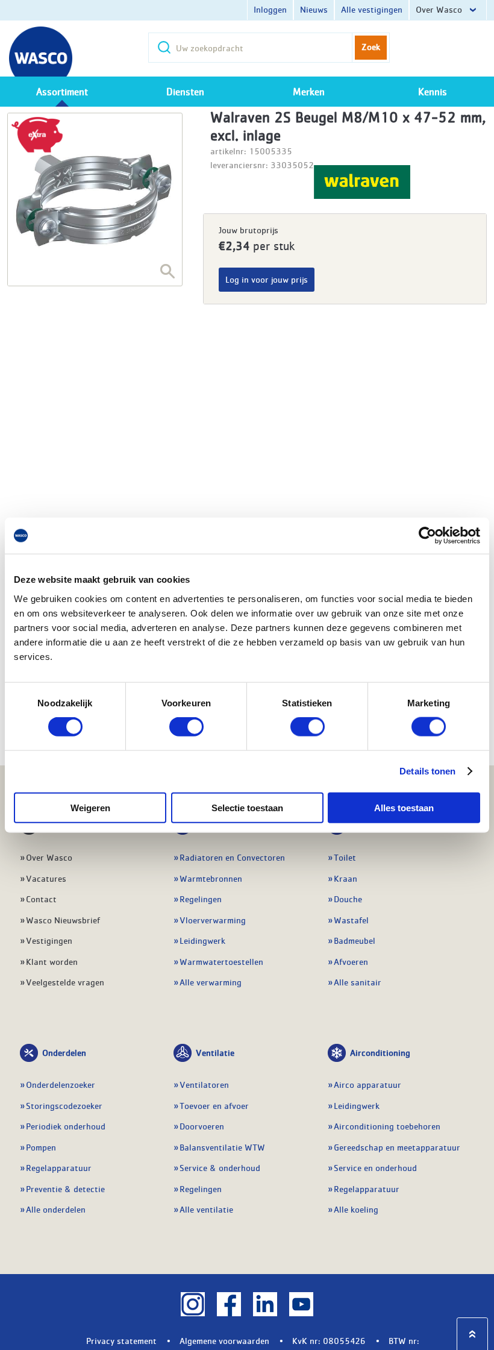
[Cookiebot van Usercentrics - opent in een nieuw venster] (427, 536)
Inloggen (270, 9)
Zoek (370, 46)
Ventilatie (215, 1052)
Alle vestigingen (371, 9)
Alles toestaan (404, 807)
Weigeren (90, 807)
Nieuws (314, 9)
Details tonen (427, 771)
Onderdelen (64, 1052)
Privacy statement (121, 1340)
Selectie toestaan (247, 807)
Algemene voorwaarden (224, 1340)
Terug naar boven (472, 1334)
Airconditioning (380, 1052)
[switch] (186, 726)
